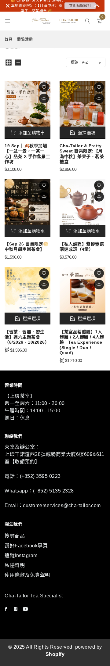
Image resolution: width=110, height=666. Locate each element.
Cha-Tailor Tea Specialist (34, 595)
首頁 (9, 39)
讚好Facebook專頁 (26, 545)
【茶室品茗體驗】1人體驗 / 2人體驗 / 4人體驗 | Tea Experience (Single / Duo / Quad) (82, 342)
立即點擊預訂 (80, 6)
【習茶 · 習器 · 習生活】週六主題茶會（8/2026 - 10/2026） (27, 337)
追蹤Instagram (21, 555)
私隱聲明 (15, 565)
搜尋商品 (15, 536)
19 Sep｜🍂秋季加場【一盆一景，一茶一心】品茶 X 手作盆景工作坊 (27, 153)
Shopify (55, 654)
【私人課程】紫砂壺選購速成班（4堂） (82, 247)
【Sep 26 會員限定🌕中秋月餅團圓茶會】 (27, 247)
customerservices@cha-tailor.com (62, 505)
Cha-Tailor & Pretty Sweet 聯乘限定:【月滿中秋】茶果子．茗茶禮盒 (82, 153)
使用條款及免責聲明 (27, 575)
